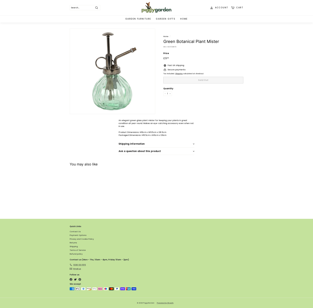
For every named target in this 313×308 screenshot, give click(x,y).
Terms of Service (78, 250)
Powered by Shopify (165, 303)
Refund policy (76, 254)
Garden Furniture (138, 18)
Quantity (168, 88)
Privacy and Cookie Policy (82, 239)
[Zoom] (112, 71)
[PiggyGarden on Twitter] (75, 279)
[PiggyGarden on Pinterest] (79, 279)
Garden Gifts (165, 18)
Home (184, 18)
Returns (73, 242)
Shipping (179, 74)
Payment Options (78, 235)
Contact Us (75, 231)
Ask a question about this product (140, 151)
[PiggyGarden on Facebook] (71, 279)
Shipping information (132, 144)
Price (166, 53)
